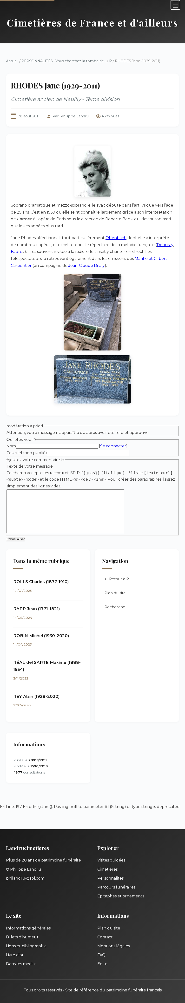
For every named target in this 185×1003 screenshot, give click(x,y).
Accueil (12, 61)
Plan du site (115, 593)
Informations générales (28, 928)
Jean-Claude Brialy (86, 265)
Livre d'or (15, 955)
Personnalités (110, 878)
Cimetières (107, 869)
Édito (102, 964)
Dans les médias (21, 964)
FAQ (101, 955)
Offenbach (116, 238)
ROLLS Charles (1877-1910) (41, 581)
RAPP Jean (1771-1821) (36, 608)
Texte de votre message (30, 466)
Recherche (115, 607)
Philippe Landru (74, 116)
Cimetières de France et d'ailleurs (92, 22)
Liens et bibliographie (26, 946)
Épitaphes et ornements (120, 896)
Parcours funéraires (116, 887)
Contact (105, 937)
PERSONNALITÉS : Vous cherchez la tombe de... (63, 61)
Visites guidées (111, 860)
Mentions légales (113, 946)
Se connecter (113, 446)
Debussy (165, 244)
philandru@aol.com (25, 878)
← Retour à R (117, 579)
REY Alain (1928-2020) (36, 696)
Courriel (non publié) (27, 453)
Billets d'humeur (22, 937)
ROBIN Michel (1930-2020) (41, 635)
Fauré (16, 251)
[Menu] (175, 5)
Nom (11, 446)
